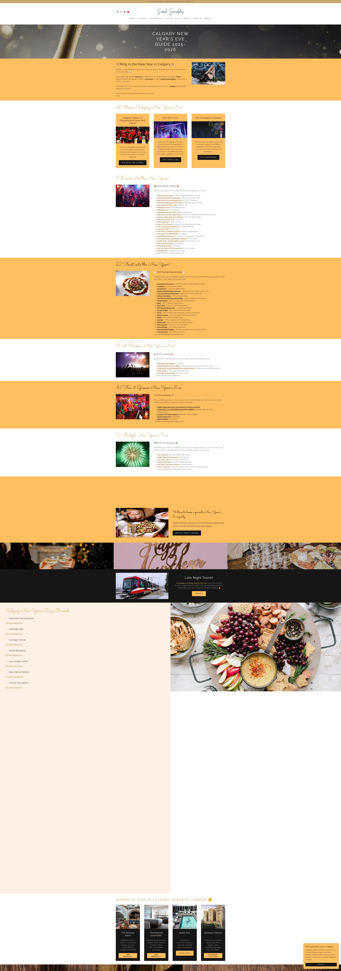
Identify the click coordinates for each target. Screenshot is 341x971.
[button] (142, 18)
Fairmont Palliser (213, 955)
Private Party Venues (186, 533)
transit (199, 593)
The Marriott (156, 955)
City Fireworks (208, 157)
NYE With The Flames (133, 162)
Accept (321, 964)
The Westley (127, 955)
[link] (117, 11)
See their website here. (14, 623)
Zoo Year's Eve (170, 160)
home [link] (132, 18)
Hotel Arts (185, 953)
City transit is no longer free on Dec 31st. (191, 583)
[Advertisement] (170, 489)
